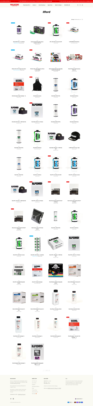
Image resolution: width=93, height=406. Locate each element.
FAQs (33, 388)
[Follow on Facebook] (10, 398)
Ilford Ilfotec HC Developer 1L (37, 336)
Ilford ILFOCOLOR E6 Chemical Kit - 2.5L (19, 309)
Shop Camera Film (26, 5)
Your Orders (34, 382)
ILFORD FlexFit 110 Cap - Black (74, 147)
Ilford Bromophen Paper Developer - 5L (19, 96)
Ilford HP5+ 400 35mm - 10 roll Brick (37, 254)
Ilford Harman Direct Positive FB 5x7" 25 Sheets (74, 201)
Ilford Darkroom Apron (37, 96)
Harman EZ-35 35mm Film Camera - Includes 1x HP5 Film (37, 42)
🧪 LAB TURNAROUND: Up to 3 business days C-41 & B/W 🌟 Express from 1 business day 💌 (28, 1)
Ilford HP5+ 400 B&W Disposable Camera (19, 282)
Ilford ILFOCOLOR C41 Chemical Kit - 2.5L (74, 282)
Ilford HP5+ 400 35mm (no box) (19, 254)
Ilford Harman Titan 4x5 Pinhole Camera (37, 228)
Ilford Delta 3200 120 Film (55, 121)
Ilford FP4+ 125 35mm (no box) (74, 174)
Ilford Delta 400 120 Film (18, 147)
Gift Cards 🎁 (34, 393)
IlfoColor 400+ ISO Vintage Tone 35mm (19, 68)
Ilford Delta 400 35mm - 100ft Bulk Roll (55, 148)
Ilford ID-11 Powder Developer (37, 282)
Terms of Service (35, 391)
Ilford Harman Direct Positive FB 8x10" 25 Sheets (19, 228)
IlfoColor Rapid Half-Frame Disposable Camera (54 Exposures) (55, 69)
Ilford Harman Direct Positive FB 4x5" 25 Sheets (55, 201)
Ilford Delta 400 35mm (37, 147)
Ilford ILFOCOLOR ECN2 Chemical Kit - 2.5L (37, 309)
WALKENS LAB (67, 5)
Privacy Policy (34, 390)
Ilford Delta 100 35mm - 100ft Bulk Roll (19, 121)
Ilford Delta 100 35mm (74, 96)
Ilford (19, 40)
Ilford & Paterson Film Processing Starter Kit (74, 69)
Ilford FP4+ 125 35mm (37, 174)
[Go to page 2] (49, 370)
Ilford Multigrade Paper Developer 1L (18, 363)
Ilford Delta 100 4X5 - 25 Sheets (37, 121)
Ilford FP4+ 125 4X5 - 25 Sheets (37, 200)
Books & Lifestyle (58, 5)
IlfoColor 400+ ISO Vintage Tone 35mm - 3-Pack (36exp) (37, 69)
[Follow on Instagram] (13, 398)
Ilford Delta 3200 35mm (74, 121)
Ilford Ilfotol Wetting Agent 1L (55, 336)
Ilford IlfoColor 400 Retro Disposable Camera (55, 282)
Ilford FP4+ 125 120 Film (19, 174)
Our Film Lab (34, 381)
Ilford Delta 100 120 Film (55, 96)
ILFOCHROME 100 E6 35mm (74, 41)
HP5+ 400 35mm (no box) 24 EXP (56, 41)
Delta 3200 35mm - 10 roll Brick (19, 41)
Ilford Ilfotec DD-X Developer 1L (18, 336)
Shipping (33, 384)
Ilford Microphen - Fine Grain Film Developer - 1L (74, 336)
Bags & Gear (50, 5)
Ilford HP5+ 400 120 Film (55, 227)
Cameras (34, 5)
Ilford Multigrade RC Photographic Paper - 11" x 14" (37, 364)
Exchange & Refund (35, 386)
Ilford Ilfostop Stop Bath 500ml (74, 309)
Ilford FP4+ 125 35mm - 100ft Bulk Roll (19, 200)
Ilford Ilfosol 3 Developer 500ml (55, 309)
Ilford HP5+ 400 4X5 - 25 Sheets (74, 254)
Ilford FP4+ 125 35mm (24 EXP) (55, 174)
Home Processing (42, 5)
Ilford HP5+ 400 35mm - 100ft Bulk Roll (55, 255)
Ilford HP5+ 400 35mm (74, 227)
